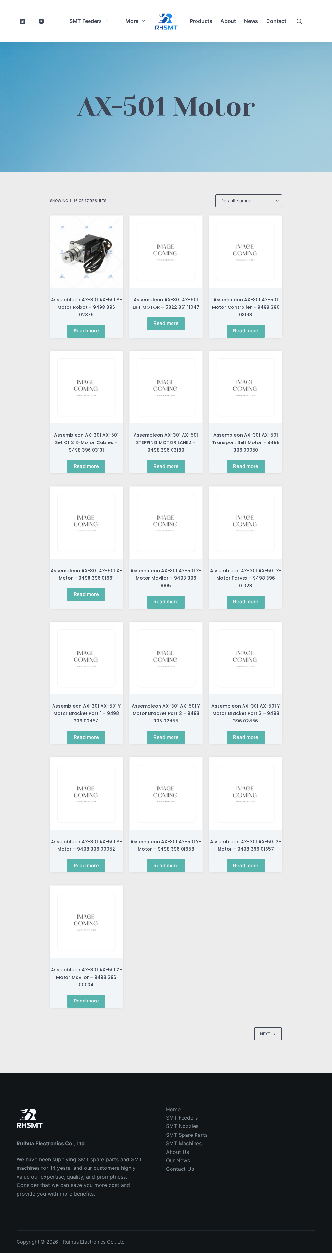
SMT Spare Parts (187, 1135)
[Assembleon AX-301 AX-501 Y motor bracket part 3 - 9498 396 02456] (245, 658)
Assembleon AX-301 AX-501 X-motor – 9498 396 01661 (86, 574)
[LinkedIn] (23, 21)
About (228, 21)
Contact (276, 21)
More (131, 21)
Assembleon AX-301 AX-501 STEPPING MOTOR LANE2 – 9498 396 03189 (166, 442)
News (251, 21)
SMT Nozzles (182, 1126)
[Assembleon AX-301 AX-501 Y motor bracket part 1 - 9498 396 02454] (86, 658)
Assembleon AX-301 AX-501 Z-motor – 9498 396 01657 (245, 845)
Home (173, 1109)
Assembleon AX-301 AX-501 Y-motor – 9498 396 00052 (86, 845)
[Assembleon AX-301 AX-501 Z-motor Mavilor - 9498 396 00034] (86, 922)
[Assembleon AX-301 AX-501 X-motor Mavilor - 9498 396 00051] (166, 523)
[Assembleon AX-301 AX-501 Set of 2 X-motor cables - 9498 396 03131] (86, 387)
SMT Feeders (85, 21)
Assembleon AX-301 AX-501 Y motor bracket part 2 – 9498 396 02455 (166, 713)
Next (265, 1033)
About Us (177, 1152)
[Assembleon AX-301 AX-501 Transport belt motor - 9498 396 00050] (245, 387)
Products (201, 21)
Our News (178, 1160)
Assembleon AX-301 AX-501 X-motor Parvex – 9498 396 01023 (245, 578)
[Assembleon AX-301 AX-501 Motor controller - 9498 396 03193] (245, 252)
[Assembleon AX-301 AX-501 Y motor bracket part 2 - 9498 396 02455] (166, 658)
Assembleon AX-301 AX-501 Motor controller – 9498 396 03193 (245, 307)
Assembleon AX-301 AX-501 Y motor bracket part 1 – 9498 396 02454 (86, 713)
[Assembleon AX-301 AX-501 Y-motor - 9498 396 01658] (166, 793)
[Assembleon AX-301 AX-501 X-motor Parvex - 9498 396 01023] (245, 523)
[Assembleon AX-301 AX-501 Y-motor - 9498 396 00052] (86, 793)
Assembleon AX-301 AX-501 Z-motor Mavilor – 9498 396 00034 (86, 977)
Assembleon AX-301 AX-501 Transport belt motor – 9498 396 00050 (245, 442)
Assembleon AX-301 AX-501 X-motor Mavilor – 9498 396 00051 (166, 578)
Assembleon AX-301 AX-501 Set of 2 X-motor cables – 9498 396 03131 (86, 442)
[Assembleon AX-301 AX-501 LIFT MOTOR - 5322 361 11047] (166, 252)
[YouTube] (41, 21)
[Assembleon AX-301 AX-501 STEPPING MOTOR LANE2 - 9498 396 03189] (166, 387)
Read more (86, 331)
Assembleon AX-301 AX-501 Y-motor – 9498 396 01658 (165, 845)
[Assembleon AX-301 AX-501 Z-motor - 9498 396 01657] (245, 793)
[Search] (299, 21)
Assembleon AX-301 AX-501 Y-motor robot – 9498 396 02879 (86, 307)
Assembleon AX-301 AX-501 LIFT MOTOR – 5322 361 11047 (166, 303)
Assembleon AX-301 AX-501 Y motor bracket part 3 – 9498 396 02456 (245, 713)
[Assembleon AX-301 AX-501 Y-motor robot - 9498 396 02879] (86, 252)
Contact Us (180, 1169)
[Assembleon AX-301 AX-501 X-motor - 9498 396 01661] (86, 523)
